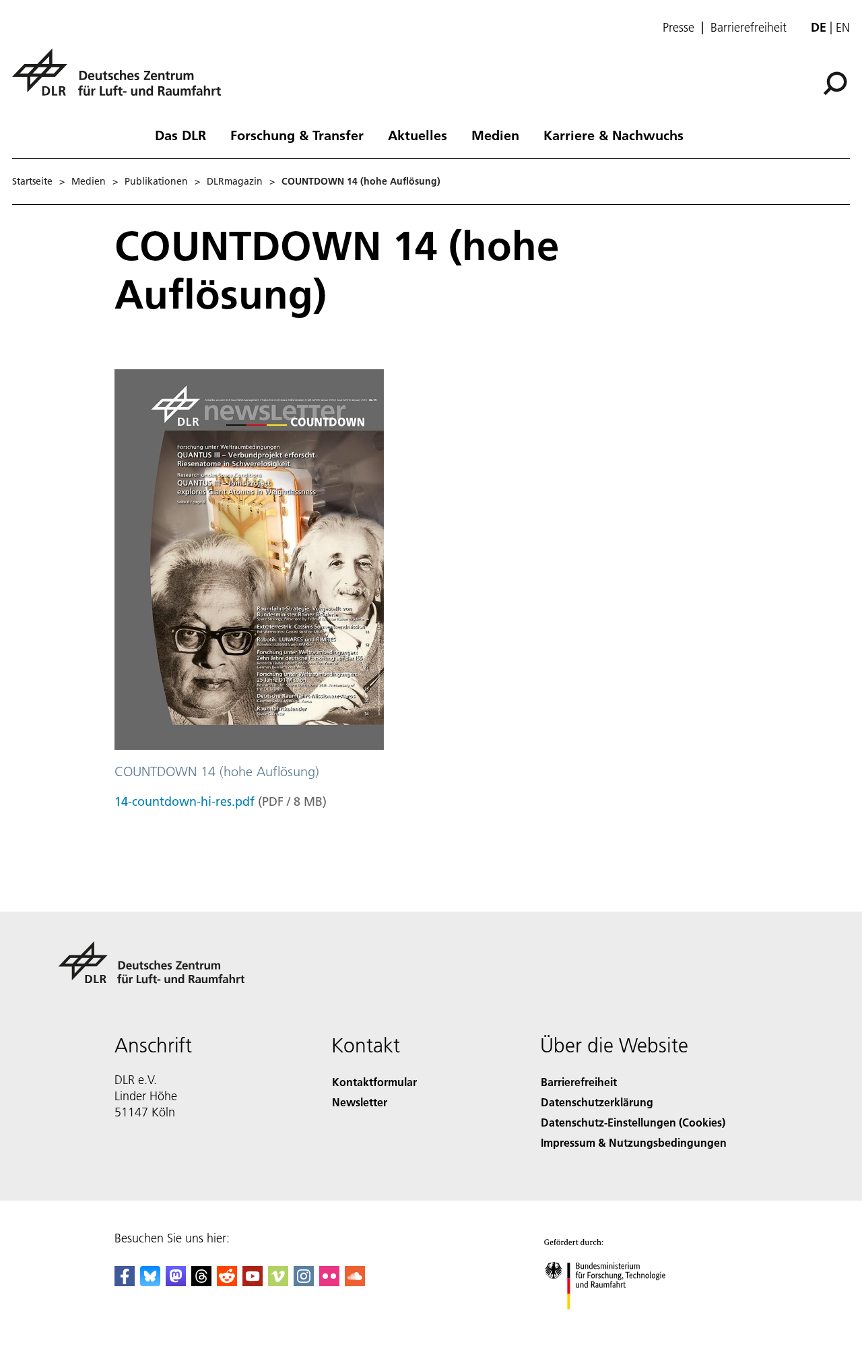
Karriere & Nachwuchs (613, 135)
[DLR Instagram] (304, 1282)
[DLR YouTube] (252, 1282)
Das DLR (180, 135)
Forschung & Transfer (297, 135)
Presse (678, 27)
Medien (495, 135)
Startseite (32, 181)
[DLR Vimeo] (278, 1282)
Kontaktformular (374, 1082)
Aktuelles (417, 135)
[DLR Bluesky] (150, 1282)
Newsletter (359, 1102)
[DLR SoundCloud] (355, 1282)
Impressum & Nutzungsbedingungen (634, 1142)
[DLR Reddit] (227, 1282)
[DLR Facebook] (124, 1282)
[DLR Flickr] (329, 1282)
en (843, 27)
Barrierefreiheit (748, 27)
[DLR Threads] (201, 1282)
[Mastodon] (176, 1282)
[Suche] (837, 82)
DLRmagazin (235, 181)
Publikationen (156, 181)
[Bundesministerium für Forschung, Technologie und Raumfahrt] (618, 1323)
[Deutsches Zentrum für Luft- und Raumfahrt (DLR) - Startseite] (122, 80)
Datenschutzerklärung (597, 1102)
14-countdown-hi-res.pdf (184, 801)
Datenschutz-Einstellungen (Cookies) (633, 1122)
